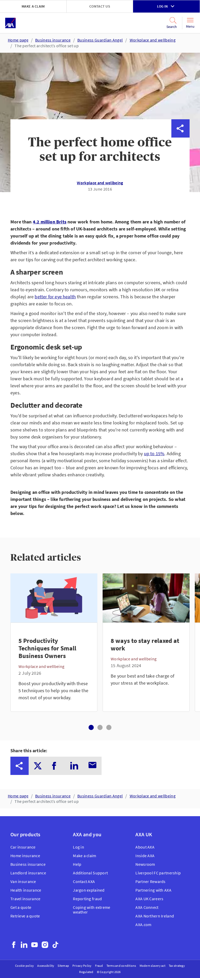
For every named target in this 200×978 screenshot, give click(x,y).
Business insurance (53, 40)
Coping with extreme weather (91, 910)
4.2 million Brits (49, 222)
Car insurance (23, 847)
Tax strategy (177, 966)
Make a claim (33, 6)
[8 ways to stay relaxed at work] (146, 667)
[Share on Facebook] (180, 165)
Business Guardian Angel (100, 40)
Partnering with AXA (153, 890)
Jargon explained (88, 890)
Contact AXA (84, 881)
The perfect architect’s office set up (47, 45)
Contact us (99, 6)
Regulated (86, 972)
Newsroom (145, 864)
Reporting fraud (87, 898)
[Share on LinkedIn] (180, 183)
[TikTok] (55, 944)
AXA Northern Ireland (154, 915)
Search (168, 26)
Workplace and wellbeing (153, 40)
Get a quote (20, 907)
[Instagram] (45, 944)
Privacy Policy (81, 966)
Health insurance (25, 890)
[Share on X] (180, 147)
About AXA (144, 847)
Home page (18, 40)
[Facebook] (13, 944)
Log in (162, 6)
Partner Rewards (150, 881)
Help (77, 864)
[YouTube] (34, 944)
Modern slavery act (152, 966)
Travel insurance (25, 898)
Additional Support (90, 872)
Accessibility (45, 966)
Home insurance (25, 855)
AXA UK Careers (149, 898)
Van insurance (23, 881)
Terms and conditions (121, 966)
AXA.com (143, 924)
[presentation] (19, 766)
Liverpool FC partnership (158, 872)
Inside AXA (144, 855)
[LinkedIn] (24, 944)
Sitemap (63, 966)
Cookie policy (24, 966)
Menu (190, 26)
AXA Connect (146, 907)
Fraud (99, 966)
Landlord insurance (28, 872)
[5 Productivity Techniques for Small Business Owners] (54, 667)
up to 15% (154, 454)
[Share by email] (180, 201)
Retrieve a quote (25, 915)
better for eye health (55, 297)
